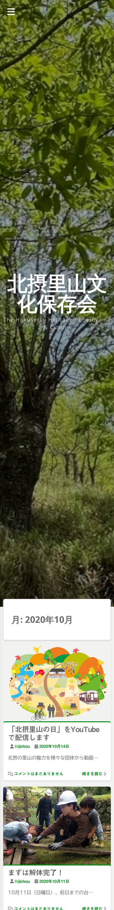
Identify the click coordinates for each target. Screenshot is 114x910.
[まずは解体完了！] (57, 827)
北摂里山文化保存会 (57, 293)
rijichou (22, 746)
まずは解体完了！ (36, 872)
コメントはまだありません (38, 774)
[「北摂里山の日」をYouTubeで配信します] (57, 683)
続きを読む (92, 774)
